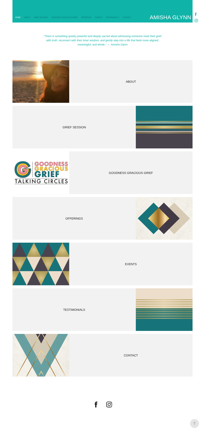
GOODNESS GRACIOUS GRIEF (64, 17)
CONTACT (127, 17)
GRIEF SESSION (41, 17)
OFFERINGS (86, 17)
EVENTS (98, 17)
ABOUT (27, 17)
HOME (18, 17)
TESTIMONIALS (112, 17)
